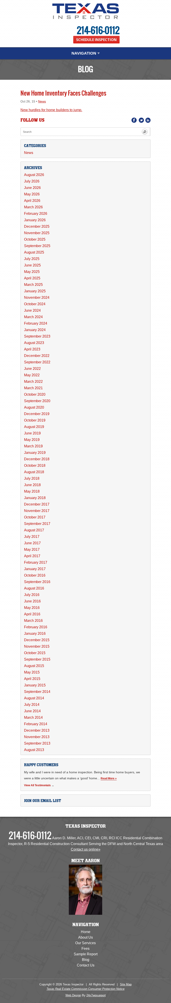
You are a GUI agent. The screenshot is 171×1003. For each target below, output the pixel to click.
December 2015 (36, 640)
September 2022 (37, 362)
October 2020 (34, 394)
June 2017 (32, 543)
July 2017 (31, 536)
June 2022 (32, 368)
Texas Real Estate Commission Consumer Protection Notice (85, 989)
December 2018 (36, 459)
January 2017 (35, 569)
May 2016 (32, 608)
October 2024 (34, 304)
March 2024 (33, 317)
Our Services (85, 943)
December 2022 (36, 356)
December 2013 (36, 730)
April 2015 (32, 679)
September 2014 (37, 692)
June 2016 (32, 601)
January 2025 (35, 291)
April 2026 (32, 201)
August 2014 (34, 698)
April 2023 (32, 349)
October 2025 (34, 239)
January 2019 (35, 452)
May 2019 (32, 440)
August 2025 (34, 252)
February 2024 (35, 323)
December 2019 (36, 414)
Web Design (73, 995)
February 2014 (35, 724)
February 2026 (35, 213)
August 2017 (34, 530)
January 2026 (35, 220)
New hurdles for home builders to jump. (51, 110)
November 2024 (36, 297)
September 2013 (37, 743)
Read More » (109, 778)
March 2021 (33, 388)
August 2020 (34, 407)
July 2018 (31, 478)
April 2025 (32, 278)
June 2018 (32, 485)
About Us (85, 937)
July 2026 (31, 181)
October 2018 (34, 465)
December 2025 (36, 226)
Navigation (84, 53)
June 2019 (32, 433)
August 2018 (34, 472)
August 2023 (34, 343)
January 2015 (35, 685)
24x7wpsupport (96, 995)
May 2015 (32, 672)
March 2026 (33, 207)
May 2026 (32, 194)
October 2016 (34, 575)
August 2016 (34, 588)
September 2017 (37, 524)
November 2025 (36, 233)
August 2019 (34, 427)
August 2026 (34, 175)
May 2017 (32, 549)
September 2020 (37, 401)
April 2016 (32, 614)
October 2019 (34, 420)
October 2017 (34, 517)
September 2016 (37, 582)
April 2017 (32, 556)
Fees (85, 948)
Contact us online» (85, 849)
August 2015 (34, 666)
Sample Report (86, 954)
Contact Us (85, 965)
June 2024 (32, 310)
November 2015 (36, 646)
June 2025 (32, 265)
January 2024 (35, 330)
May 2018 (32, 491)
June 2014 (32, 711)
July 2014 (31, 704)
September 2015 (37, 659)
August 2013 (34, 750)
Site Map (126, 984)
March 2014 (33, 717)
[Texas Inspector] (85, 11)
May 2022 (32, 375)
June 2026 (32, 188)
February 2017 (35, 562)
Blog (85, 960)
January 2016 (35, 633)
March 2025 (33, 285)
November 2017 (36, 511)
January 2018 (35, 498)
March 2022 (33, 381)
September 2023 (37, 336)
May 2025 (32, 272)
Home (85, 932)
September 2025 (37, 246)
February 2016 (35, 627)
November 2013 (36, 737)
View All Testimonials (37, 785)
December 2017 (36, 504)
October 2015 (34, 653)
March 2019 (33, 446)
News (42, 101)
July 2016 (31, 595)
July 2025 (31, 259)
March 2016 (33, 620)
